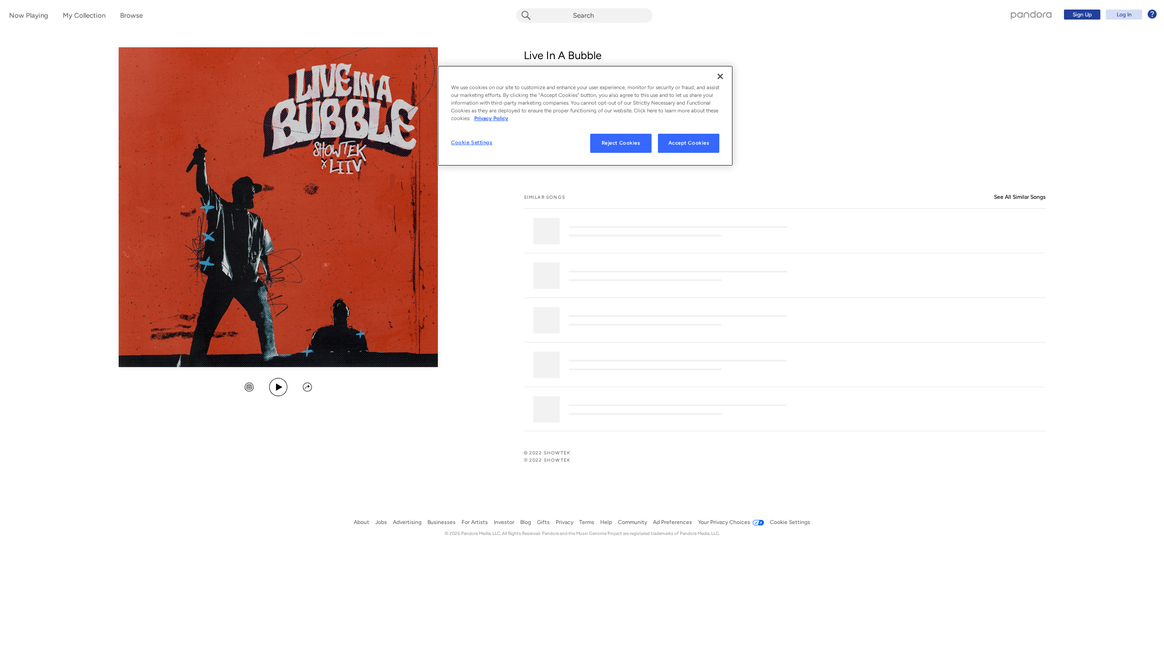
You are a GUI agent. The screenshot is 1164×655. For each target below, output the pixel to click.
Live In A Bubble (563, 55)
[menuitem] (1109, 14)
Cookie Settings (471, 142)
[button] (249, 388)
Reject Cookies (621, 143)
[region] (585, 116)
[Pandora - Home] (1031, 14)
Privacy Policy (491, 118)
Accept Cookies (688, 143)
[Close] (720, 76)
